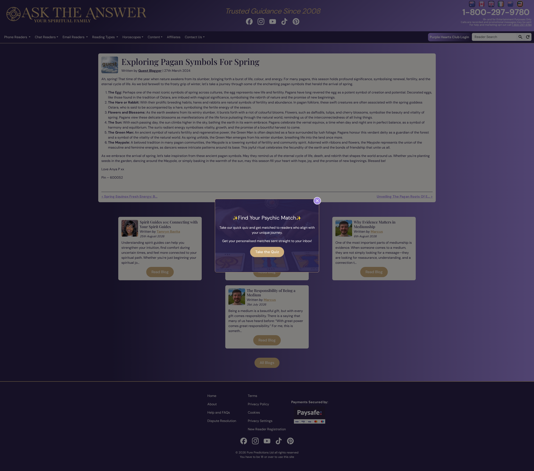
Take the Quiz (267, 251)
